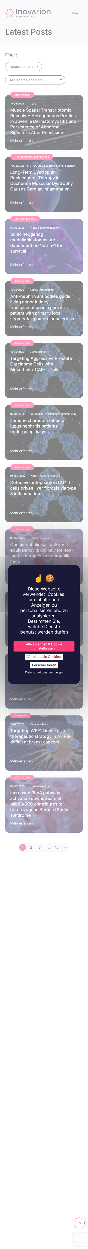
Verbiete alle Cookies (44, 656)
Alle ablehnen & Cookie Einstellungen (44, 646)
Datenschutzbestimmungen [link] (44, 672)
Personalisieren (44, 665)
